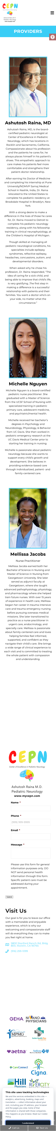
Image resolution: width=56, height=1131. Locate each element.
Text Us (43, 1128)
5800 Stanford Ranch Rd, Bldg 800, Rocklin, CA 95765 (29, 944)
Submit (9, 897)
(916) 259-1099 (19, 951)
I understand (28, 1123)
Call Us (15, 1128)
